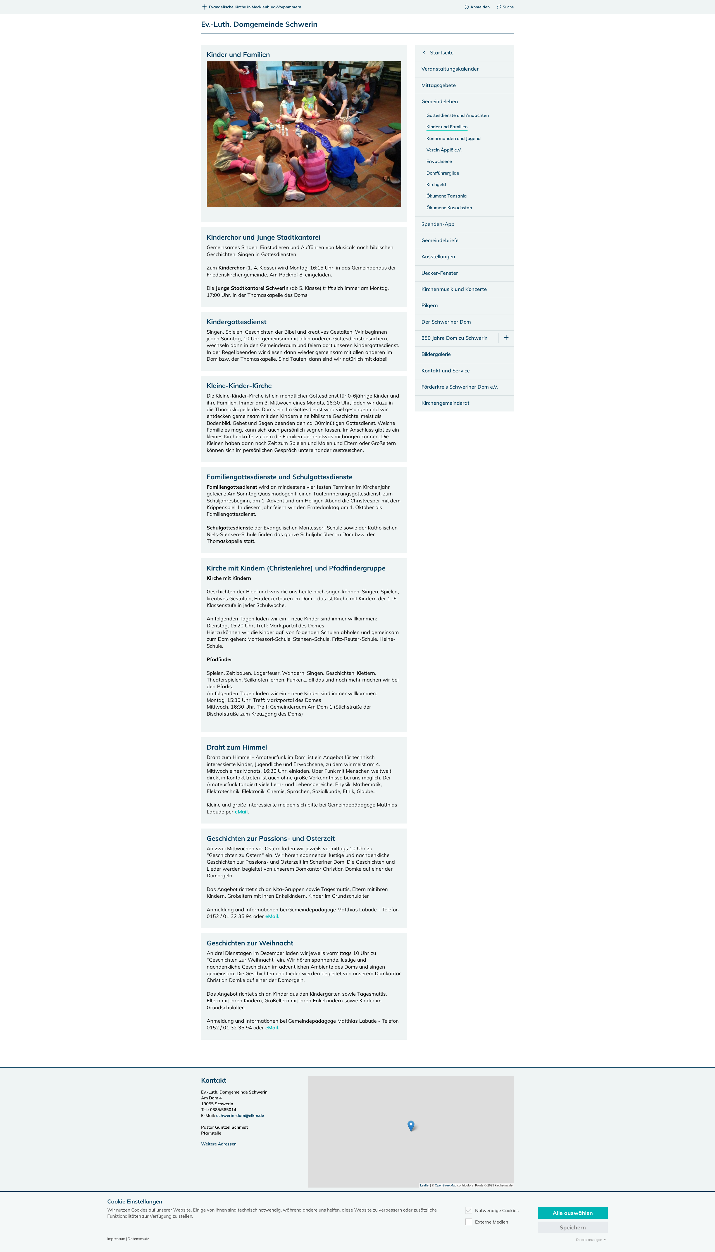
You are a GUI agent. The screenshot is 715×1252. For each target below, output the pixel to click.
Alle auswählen (573, 1212)
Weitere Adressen (219, 1144)
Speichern (573, 1227)
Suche (508, 6)
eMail (241, 811)
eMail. (272, 916)
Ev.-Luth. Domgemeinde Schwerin (259, 24)
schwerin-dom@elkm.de (240, 1115)
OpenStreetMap (445, 1185)
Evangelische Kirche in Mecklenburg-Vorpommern (255, 6)
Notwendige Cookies (497, 1210)
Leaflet (424, 1185)
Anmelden (480, 6)
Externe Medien (491, 1222)
